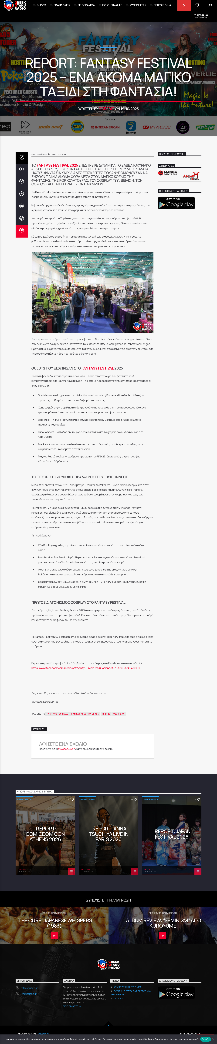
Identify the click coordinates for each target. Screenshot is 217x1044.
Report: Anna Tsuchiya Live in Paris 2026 (108, 834)
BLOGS (41, 5)
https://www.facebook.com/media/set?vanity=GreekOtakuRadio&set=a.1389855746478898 (85, 668)
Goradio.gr (43, 1034)
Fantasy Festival (97, 368)
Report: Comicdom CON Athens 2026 (45, 834)
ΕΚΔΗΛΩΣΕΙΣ (62, 5)
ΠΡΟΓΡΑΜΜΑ (86, 5)
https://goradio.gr (29, 987)
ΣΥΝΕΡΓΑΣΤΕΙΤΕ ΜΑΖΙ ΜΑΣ (128, 987)
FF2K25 (106, 713)
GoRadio (106, 108)
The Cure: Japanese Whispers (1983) (55, 923)
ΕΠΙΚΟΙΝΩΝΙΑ (162, 5)
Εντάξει (206, 1039)
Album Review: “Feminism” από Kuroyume (163, 923)
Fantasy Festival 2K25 (85, 713)
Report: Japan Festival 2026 (172, 834)
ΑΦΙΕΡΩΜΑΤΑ (108, 50)
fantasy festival (57, 713)
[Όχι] (213, 1039)
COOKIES (118, 998)
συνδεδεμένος (66, 749)
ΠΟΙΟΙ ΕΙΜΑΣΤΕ (71, 1006)
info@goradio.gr (29, 993)
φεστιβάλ (119, 713)
